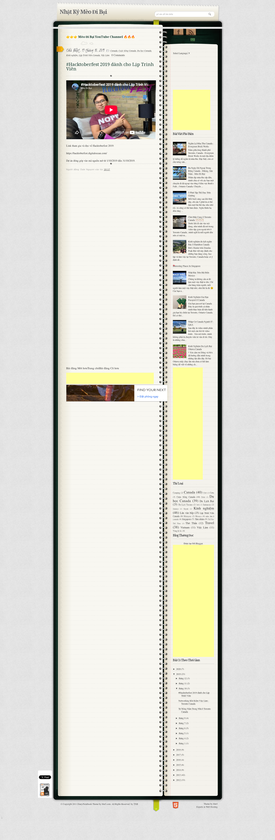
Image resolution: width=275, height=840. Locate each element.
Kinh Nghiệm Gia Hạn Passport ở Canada (198, 298)
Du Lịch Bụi (207, 501)
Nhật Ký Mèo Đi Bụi (83, 12)
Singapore (186, 519)
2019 (178, 673)
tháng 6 (182, 728)
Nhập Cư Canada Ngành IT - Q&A (201, 323)
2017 (178, 754)
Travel (209, 522)
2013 (178, 774)
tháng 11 (183, 683)
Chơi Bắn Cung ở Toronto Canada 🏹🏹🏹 (199, 218)
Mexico (198, 516)
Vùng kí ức (177, 530)
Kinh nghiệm (72, 55)
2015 (178, 764)
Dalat (203, 497)
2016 (178, 759)
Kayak (186, 509)
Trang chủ (93, 368)
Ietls (198, 505)
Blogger (199, 543)
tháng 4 (182, 738)
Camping (176, 492)
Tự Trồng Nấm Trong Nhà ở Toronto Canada (194, 710)
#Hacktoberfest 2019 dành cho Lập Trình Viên (194, 694)
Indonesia (207, 504)
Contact (192, 39)
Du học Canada (144, 50)
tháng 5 (182, 733)
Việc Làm (105, 55)
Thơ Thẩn (191, 523)
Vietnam (185, 527)
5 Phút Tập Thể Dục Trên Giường (199, 194)
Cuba (212, 492)
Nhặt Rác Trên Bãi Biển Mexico (198, 274)
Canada (113, 50)
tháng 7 (182, 723)
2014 (178, 769)
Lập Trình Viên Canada (89, 55)
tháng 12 (183, 678)
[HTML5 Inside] (175, 804)
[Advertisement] (110, 378)
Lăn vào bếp (187, 513)
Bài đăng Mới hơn (76, 368)
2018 (178, 749)
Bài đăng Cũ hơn (109, 368)
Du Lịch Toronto (185, 504)
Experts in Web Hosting (207, 806)
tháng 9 (182, 718)
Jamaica (175, 509)
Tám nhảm (199, 519)
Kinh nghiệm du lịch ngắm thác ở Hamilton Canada (200, 243)
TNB (136, 803)
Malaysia (187, 516)
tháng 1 (182, 743)
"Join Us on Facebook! (178, 31)
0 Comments (118, 55)
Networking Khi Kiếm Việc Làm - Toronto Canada (193, 702)
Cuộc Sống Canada (127, 50)
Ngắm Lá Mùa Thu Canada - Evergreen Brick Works (201, 145)
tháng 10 (183, 688)
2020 (178, 668)
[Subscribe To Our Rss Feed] (44, 796)
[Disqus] (111, 219)
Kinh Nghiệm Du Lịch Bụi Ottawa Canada (200, 347)
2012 (178, 779)
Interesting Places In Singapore (186, 265)
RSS (191, 31)
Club (205, 493)
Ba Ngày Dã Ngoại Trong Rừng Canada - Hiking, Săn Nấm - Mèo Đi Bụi (200, 170)
